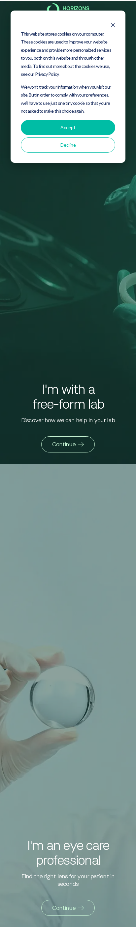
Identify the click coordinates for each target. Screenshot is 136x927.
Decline (68, 145)
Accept (68, 127)
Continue (64, 444)
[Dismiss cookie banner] (113, 23)
